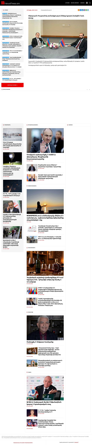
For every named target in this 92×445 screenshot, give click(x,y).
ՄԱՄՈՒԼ (82, 2)
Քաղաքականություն (46, 10)
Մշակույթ (30, 312)
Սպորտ (29, 372)
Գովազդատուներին (28, 442)
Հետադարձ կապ (16, 442)
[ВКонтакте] (80, 10)
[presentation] (87, 89)
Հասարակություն (32, 185)
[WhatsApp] (86, 10)
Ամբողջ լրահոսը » (12, 85)
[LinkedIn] (82, 10)
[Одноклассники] (78, 10)
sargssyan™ (76, 442)
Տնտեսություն (31, 247)
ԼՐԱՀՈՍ (67, 2)
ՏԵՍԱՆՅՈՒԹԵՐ (75, 2)
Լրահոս (6, 10)
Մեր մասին (22, 442)
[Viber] (84, 10)
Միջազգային (7, 124)
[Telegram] (88, 10)
